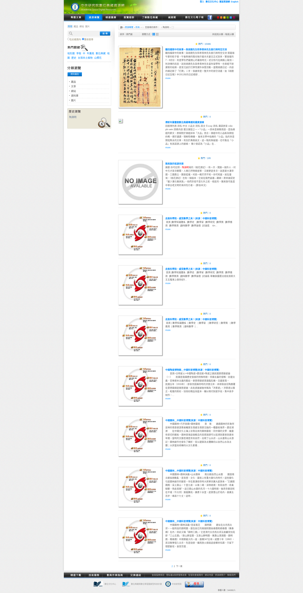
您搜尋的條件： (152, 27)
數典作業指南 (114, 575)
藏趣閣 (172, 17)
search (105, 33)
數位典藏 (101, 53)
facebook (209, 17)
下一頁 (179, 566)
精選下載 (76, 575)
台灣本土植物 (85, 57)
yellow (224, 17)
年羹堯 (90, 53)
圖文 (153, 34)
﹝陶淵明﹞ (166, 27)
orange (221, 17)
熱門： (201, 44)
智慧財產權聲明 (195, 575)
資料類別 (74, 74)
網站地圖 (209, 575)
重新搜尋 (88, 39)
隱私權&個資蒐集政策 (176, 575)
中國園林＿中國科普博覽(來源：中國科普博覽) (188, 420)
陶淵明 (72, 117)
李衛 (78, 53)
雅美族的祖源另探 (174, 163)
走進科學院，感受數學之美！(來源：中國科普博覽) (191, 218)
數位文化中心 (110, 584)
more (167, 78)
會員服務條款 (158, 575)
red (218, 17)
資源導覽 (93, 17)
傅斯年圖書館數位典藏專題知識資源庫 (184, 122)
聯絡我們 (231, 575)
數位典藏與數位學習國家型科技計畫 (146, 584)
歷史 (73, 57)
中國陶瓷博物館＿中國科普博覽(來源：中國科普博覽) (192, 369)
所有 (138, 27)
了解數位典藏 (149, 17)
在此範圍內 (75, 39)
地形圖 (71, 53)
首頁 (121, 27)
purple (234, 17)
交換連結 (135, 575)
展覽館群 (128, 17)
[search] (89, 33)
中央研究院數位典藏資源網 (113, 7)
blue (230, 17)
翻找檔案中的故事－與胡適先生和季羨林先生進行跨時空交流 (196, 49)
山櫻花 (98, 57)
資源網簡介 (220, 575)
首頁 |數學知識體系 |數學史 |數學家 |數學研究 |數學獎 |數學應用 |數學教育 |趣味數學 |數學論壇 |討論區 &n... (198, 226)
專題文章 (76, 17)
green (227, 17)
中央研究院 (176, 584)
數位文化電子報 (194, 17)
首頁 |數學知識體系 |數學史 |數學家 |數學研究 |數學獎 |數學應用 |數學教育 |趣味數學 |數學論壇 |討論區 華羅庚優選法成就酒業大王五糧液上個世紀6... (200, 277)
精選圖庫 (111, 17)
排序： (126, 34)
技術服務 (93, 575)
